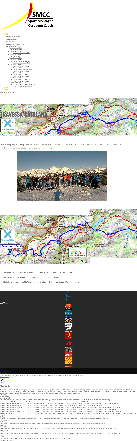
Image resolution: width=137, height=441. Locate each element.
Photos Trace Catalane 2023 (21, 53)
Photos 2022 (17, 56)
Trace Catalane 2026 (16, 48)
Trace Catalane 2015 (16, 78)
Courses (5, 43)
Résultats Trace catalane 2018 (22, 69)
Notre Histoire (10, 41)
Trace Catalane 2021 (16, 58)
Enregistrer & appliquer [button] (7, 440)
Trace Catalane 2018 (16, 68)
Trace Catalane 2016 (16, 73)
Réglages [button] (12, 377)
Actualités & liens (11, 39)
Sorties (5, 89)
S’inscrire (9, 38)
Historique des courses (13, 46)
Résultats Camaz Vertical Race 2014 (24, 84)
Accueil (5, 33)
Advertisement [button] (4, 430)
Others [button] (2, 435)
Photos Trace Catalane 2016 (21, 76)
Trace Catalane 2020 (16, 59)
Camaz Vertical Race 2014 (18, 83)
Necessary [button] (3, 395)
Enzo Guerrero (10, 373)
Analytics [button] (3, 425)
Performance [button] (4, 420)
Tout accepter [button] (19, 377)
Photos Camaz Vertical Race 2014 (23, 86)
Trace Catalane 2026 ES (20, 49)
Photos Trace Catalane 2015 (21, 81)
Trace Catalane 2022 (16, 54)
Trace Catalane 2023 (16, 51)
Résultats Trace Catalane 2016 (22, 74)
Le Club (5, 34)
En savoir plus (4, 377)
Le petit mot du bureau (13, 36)
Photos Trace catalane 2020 (21, 63)
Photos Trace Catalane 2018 (21, 71)
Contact (5, 87)
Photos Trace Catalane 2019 (21, 66)
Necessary (5, 396)
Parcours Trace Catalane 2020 (22, 61)
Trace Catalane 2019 (16, 64)
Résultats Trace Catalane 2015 (22, 79)
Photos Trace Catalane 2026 (15, 44)
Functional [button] (3, 415)
